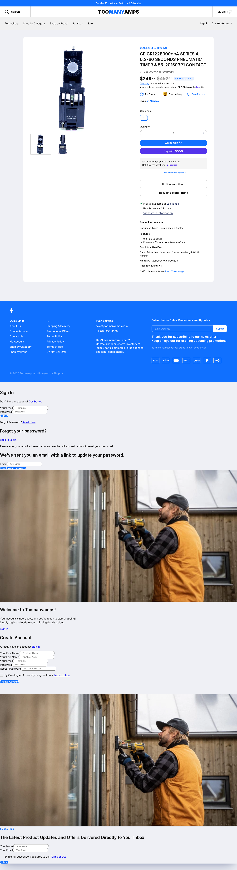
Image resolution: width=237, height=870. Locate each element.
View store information (158, 213)
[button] (230, 12)
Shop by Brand (18, 351)
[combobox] (26, 11)
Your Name (6, 846)
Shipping (144, 83)
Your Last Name (9, 657)
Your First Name (9, 653)
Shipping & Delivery (58, 326)
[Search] (7, 12)
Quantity (145, 126)
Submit (220, 328)
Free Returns (198, 94)
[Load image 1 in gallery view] (41, 144)
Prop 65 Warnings (174, 271)
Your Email (6, 408)
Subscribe (136, 3)
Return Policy (55, 336)
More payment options (174, 172)
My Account (17, 341)
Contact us (102, 344)
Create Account (222, 23)
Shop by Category (21, 346)
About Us (15, 326)
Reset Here (28, 422)
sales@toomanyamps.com (112, 326)
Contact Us (16, 336)
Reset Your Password (13, 468)
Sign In (204, 23)
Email (3, 464)
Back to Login (8, 439)
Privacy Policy (55, 341)
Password (6, 411)
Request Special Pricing (173, 192)
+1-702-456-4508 (107, 331)
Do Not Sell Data (57, 351)
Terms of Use (55, 346)
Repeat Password (10, 668)
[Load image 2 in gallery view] (63, 144)
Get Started (35, 401)
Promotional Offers (58, 331)
